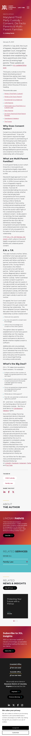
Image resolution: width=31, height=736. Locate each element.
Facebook (15, 463)
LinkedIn (8, 463)
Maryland (7, 684)
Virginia (9, 686)
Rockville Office (15, 672)
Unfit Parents (8, 103)
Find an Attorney (14, 697)
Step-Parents (8, 110)
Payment (14, 691)
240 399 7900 (16, 675)
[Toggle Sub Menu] (27, 562)
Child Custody (10, 478)
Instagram (22, 463)
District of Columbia (19, 684)
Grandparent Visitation (11, 118)
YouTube (9, 465)
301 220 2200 (16, 668)
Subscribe (8, 651)
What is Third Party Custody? (13, 93)
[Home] (9, 7)
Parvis (13, 518)
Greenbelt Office (15, 664)
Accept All (15, 728)
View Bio (8, 535)
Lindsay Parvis (9, 33)
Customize (15, 732)
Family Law (9, 483)
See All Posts (9, 588)
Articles (11, 14)
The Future (8, 121)
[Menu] (28, 7)
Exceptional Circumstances (13, 100)
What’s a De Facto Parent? (13, 97)
